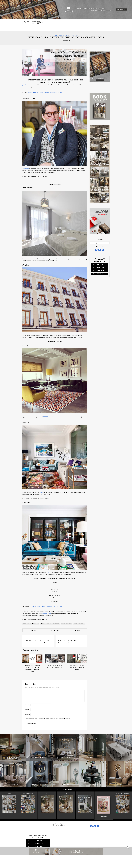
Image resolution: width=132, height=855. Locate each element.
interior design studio (46, 624)
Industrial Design (35, 28)
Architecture (80, 28)
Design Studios (56, 28)
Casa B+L (49, 573)
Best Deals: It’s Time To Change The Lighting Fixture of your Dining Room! (32, 668)
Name (27, 705)
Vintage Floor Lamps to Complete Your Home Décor (77, 667)
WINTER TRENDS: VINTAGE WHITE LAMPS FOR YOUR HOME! (47, 606)
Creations (26, 28)
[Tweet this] (75, 630)
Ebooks (97, 28)
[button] (130, 807)
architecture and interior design (31, 624)
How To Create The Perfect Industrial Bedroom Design (54, 666)
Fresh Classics (89, 28)
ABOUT (90, 831)
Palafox (34, 337)
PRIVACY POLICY (96, 831)
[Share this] (73, 630)
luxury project (30, 259)
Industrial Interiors (68, 28)
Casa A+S (45, 416)
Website (27, 715)
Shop (101, 28)
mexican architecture (66, 624)
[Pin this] (79, 630)
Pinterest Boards (46, 614)
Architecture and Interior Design (62, 35)
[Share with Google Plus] (77, 630)
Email (27, 710)
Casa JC (41, 492)
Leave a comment (55, 630)
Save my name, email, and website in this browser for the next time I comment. (48, 719)
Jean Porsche (75, 35)
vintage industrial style (79, 624)
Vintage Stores (46, 28)
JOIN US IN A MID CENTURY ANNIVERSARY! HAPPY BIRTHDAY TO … (45, 92)
